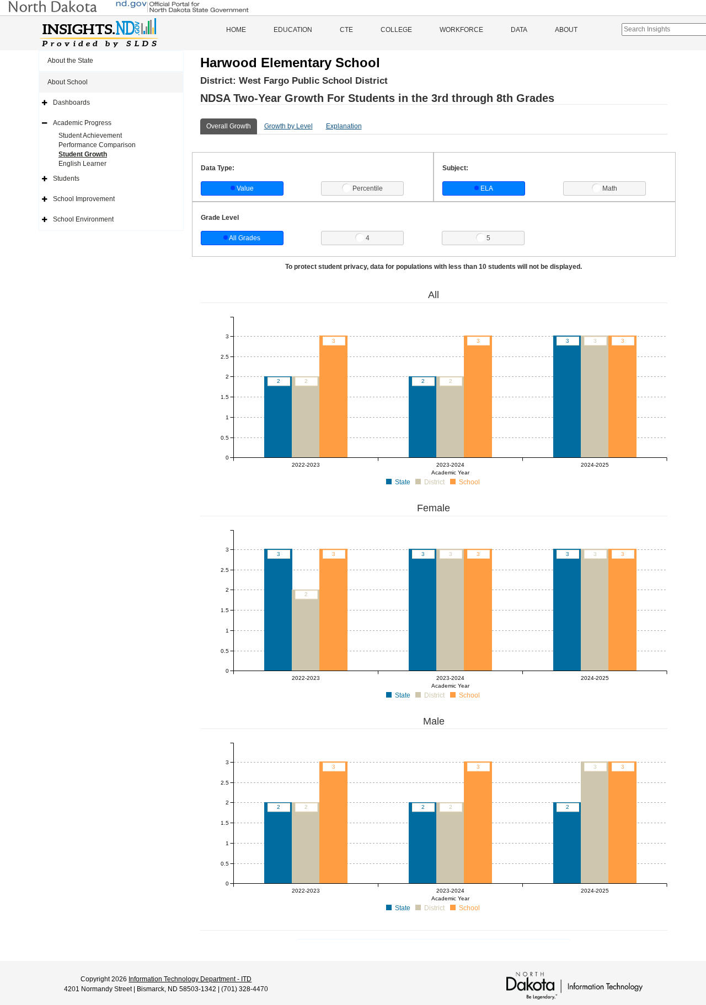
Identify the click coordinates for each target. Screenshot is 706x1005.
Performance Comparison (97, 145)
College (396, 30)
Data (519, 30)
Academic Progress (82, 123)
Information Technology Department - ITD (190, 979)
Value (245, 188)
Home (236, 30)
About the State (70, 60)
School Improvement (84, 199)
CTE (346, 30)
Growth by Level (288, 126)
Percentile (367, 188)
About (566, 30)
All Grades (244, 238)
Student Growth (82, 154)
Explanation (344, 126)
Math (609, 188)
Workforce (461, 30)
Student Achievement (90, 135)
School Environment (83, 219)
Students (66, 178)
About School (67, 82)
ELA (486, 188)
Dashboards (71, 102)
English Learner (82, 164)
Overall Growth (228, 126)
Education (293, 30)
